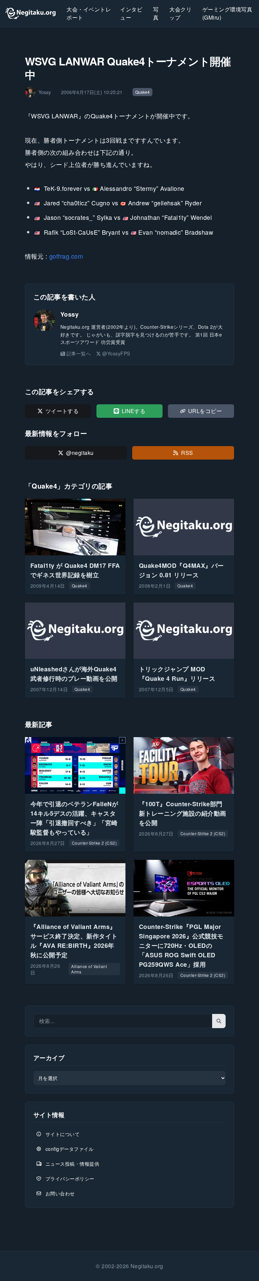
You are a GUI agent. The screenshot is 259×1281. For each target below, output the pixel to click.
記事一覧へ (78, 353)
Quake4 (142, 92)
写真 (156, 13)
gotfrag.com (66, 256)
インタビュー (131, 13)
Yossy (69, 314)
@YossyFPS (116, 353)
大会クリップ (180, 13)
